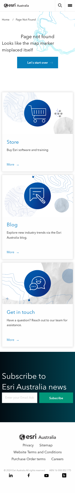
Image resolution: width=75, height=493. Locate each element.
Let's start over (37, 62)
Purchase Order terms (29, 459)
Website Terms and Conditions (37, 452)
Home (5, 19)
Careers (57, 459)
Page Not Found (26, 19)
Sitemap (45, 445)
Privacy (28, 445)
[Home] (17, 5)
